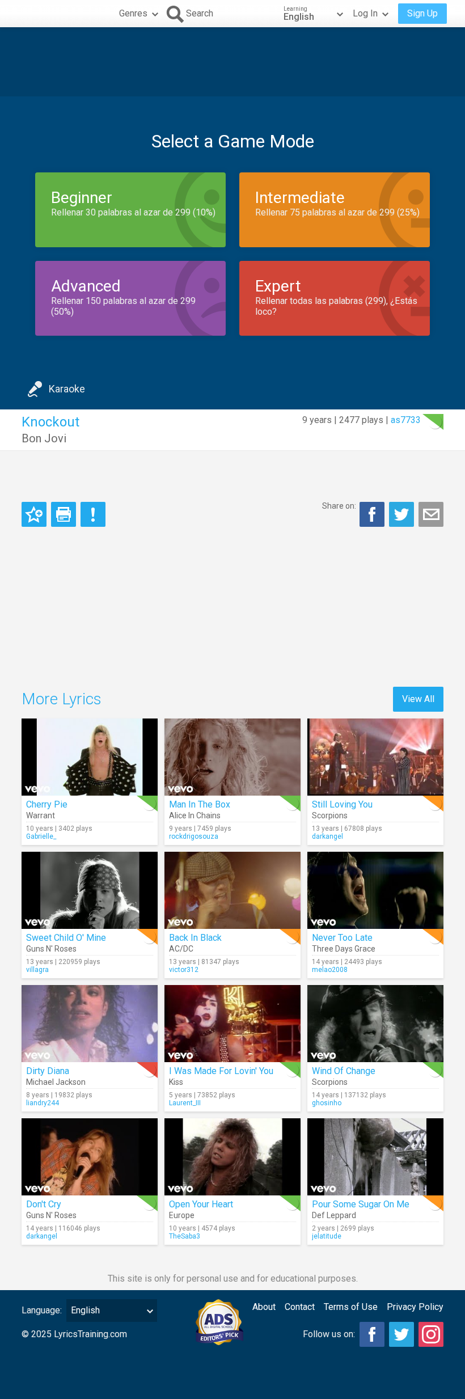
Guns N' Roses (51, 948)
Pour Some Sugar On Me (360, 1204)
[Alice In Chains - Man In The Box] (232, 757)
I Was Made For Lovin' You (221, 1071)
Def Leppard (334, 1215)
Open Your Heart (201, 1204)
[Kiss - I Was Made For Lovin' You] (232, 1023)
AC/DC (181, 948)
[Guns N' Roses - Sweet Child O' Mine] (90, 890)
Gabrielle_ (41, 836)
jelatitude (326, 1236)
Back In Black (195, 937)
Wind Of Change (343, 1071)
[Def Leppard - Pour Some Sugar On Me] (375, 1156)
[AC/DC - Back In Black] (232, 890)
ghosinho (326, 1103)
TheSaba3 (184, 1236)
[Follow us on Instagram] (430, 1334)
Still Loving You (342, 804)
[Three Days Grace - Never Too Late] (375, 890)
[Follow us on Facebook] (372, 1334)
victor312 (183, 970)
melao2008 (330, 970)
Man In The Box (199, 804)
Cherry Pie (46, 804)
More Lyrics (62, 699)
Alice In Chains (195, 815)
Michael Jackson (56, 1082)
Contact (300, 1306)
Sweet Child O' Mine (66, 937)
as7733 (406, 420)
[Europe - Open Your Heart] (232, 1156)
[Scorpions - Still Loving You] (375, 757)
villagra (37, 970)
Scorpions (330, 815)
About (264, 1306)
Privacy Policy (415, 1306)
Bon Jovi (44, 438)
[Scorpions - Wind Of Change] (375, 1023)
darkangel (327, 836)
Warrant (40, 815)
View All (418, 699)
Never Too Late (342, 937)
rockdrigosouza (193, 836)
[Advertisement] (232, 61)
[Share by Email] (430, 514)
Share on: (339, 506)
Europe (182, 1215)
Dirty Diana (47, 1071)
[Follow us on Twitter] (401, 1334)
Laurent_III (185, 1103)
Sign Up (422, 13)
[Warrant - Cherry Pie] (90, 757)
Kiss (176, 1082)
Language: (42, 1310)
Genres (133, 13)
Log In (365, 13)
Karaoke (67, 389)
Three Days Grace (343, 948)
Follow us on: (329, 1334)
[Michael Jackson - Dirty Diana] (90, 1023)
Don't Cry (43, 1204)
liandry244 (42, 1103)
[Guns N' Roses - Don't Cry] (90, 1156)
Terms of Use (351, 1306)
